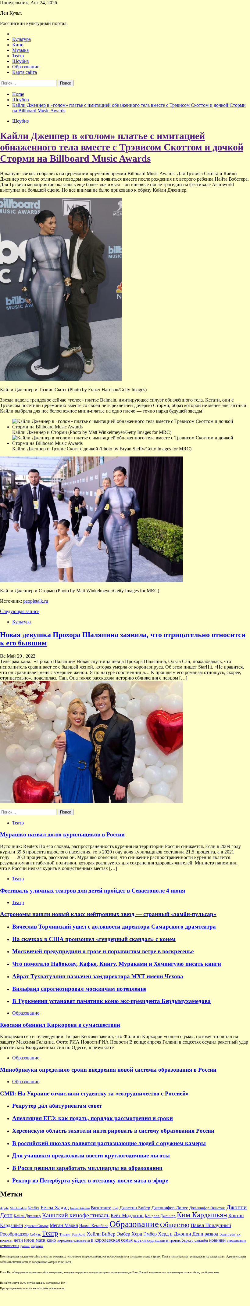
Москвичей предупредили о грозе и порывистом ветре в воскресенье (103, 951)
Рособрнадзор (14, 1233)
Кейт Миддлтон (127, 1215)
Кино (17, 44)
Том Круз (78, 1234)
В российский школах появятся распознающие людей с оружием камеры (109, 1143)
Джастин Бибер (135, 1207)
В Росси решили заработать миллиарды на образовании (87, 1168)
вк (238, 1234)
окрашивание (236, 1240)
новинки (217, 1240)
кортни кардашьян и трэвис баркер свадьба (171, 1240)
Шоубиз (20, 61)
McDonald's (18, 1208)
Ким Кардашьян (202, 1215)
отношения (9, 1246)
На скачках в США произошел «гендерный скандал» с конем (94, 939)
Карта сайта (24, 72)
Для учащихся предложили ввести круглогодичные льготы (91, 1155)
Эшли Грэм (227, 1234)
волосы (6, 1240)
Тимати (64, 1234)
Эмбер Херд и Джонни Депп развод (180, 1233)
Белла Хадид (55, 1207)
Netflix (33, 1208)
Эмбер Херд (129, 1233)
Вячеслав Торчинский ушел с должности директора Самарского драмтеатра (114, 926)
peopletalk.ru (35, 601)
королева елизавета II (75, 1240)
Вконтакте (101, 1207)
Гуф (115, 1208)
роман (25, 1246)
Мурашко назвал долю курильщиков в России (62, 834)
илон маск (34, 1240)
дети (18, 1240)
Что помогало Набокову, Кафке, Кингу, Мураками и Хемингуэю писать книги (116, 964)
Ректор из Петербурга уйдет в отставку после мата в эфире (90, 1180)
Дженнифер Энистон (207, 1208)
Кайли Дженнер (27, 1216)
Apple (4, 1208)
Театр (18, 55)
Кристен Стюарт (36, 1226)
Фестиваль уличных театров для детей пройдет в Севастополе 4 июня (92, 890)
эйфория (37, 1246)
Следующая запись (19, 611)
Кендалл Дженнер (160, 1216)
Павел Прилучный (211, 1225)
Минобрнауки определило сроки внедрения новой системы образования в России (108, 1069)
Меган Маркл (64, 1225)
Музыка (20, 50)
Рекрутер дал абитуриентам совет (57, 1105)
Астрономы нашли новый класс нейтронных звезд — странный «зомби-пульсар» (108, 914)
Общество (174, 1224)
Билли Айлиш (80, 1208)
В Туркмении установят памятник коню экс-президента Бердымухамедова (111, 1001)
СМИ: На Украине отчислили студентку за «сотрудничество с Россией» (94, 1093)
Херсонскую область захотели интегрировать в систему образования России (113, 1130)
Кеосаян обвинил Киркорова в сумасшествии (60, 1025)
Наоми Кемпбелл (93, 1226)
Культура (21, 39)
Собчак (35, 1234)
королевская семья (114, 1240)
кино (51, 1240)
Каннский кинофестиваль (75, 1215)
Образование (25, 66)
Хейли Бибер (101, 1234)
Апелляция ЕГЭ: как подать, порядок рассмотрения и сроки (92, 1118)
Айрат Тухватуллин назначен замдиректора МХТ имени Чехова (97, 976)
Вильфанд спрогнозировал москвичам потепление (79, 989)
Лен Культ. (11, 13)
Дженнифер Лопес (170, 1207)
